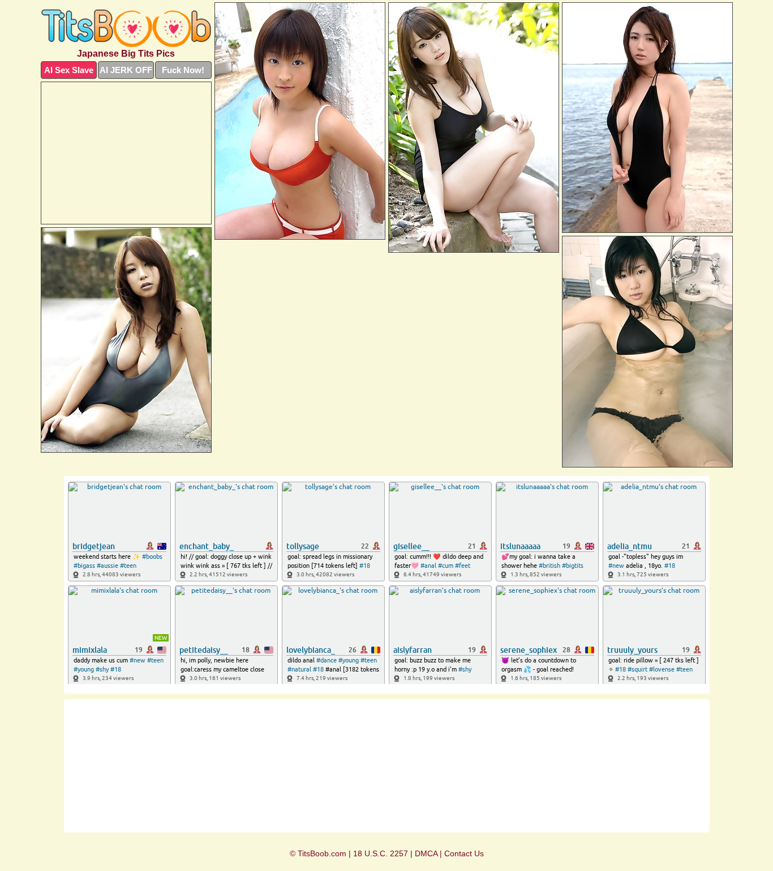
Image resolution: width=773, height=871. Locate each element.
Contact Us (464, 853)
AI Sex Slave (68, 70)
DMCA (426, 853)
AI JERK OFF (126, 70)
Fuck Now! (183, 70)
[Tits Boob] (126, 28)
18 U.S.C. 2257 (380, 853)
